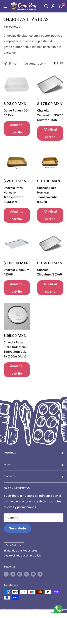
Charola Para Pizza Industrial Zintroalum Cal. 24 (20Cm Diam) (15, 349)
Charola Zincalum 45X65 (16, 272)
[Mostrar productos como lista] (61, 63)
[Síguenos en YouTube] (33, 573)
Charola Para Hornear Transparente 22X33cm (13, 195)
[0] (60, 6)
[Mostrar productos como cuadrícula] (56, 63)
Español (11, 545)
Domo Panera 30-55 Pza (16, 113)
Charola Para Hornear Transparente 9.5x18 (47, 195)
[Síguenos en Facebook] (6, 573)
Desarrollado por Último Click (22, 555)
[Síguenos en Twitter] (12, 573)
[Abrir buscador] (46, 6)
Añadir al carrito (16, 128)
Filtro (13, 63)
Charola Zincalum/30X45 (49, 272)
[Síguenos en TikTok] (40, 573)
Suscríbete (17, 528)
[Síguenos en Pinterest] (26, 573)
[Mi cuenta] (53, 6)
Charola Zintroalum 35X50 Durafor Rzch (50, 115)
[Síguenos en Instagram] (19, 573)
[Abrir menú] (5, 6)
